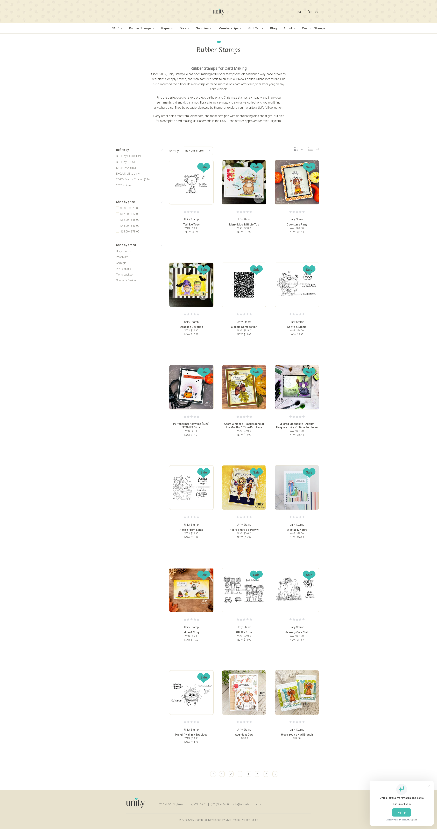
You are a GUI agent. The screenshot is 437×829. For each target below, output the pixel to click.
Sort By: (174, 151)
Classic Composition (244, 326)
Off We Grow (244, 632)
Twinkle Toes (191, 224)
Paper (166, 28)
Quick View (191, 191)
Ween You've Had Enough (297, 734)
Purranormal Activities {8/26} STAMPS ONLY (191, 425)
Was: (188, 228)
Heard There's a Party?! (244, 529)
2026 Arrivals (124, 185)
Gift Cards (255, 28)
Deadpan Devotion (191, 326)
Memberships (228, 28)
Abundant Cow (244, 734)
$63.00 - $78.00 (129, 231)
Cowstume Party (297, 224)
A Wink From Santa (191, 529)
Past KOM (122, 257)
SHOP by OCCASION (128, 156)
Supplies (203, 28)
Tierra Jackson (125, 274)
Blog (273, 28)
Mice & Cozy (191, 632)
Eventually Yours (297, 529)
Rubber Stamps (140, 28)
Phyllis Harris (123, 268)
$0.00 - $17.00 (129, 208)
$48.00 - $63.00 (129, 225)
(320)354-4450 (220, 804)
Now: (188, 232)
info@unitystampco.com (248, 804)
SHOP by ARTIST (126, 167)
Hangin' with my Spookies (191, 734)
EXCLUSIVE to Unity (128, 173)
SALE (116, 28)
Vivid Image (232, 819)
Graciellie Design (126, 280)
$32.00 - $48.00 (129, 219)
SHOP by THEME (126, 162)
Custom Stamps (313, 28)
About (288, 28)
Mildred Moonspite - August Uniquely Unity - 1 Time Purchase (297, 425)
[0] (316, 11)
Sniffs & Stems (296, 326)
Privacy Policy (249, 819)
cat (175, 102)
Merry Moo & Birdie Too (244, 224)
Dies (183, 28)
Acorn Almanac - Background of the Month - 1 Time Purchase (244, 425)
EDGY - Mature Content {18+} (133, 179)
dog (185, 102)
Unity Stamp (123, 251)
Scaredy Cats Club (296, 632)
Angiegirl (121, 263)
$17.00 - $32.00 (129, 214)
